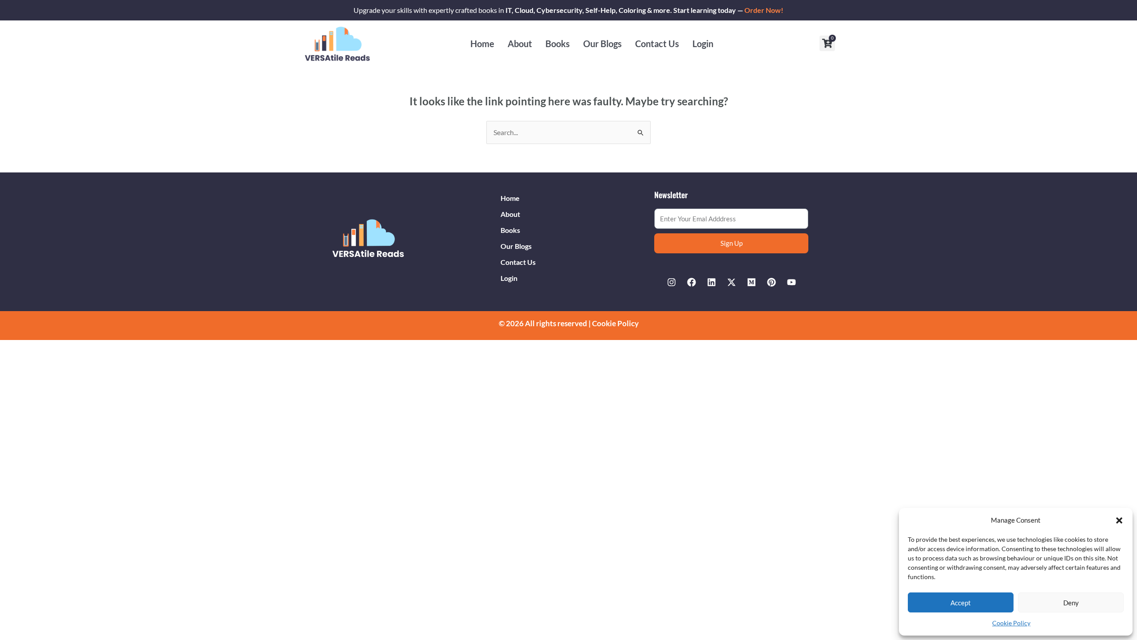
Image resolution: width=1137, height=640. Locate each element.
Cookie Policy (1011, 623)
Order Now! (763, 10)
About (520, 43)
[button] (1119, 520)
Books (557, 43)
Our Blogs (602, 43)
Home (482, 43)
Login (702, 43)
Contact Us (657, 43)
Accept (960, 603)
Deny (1071, 603)
